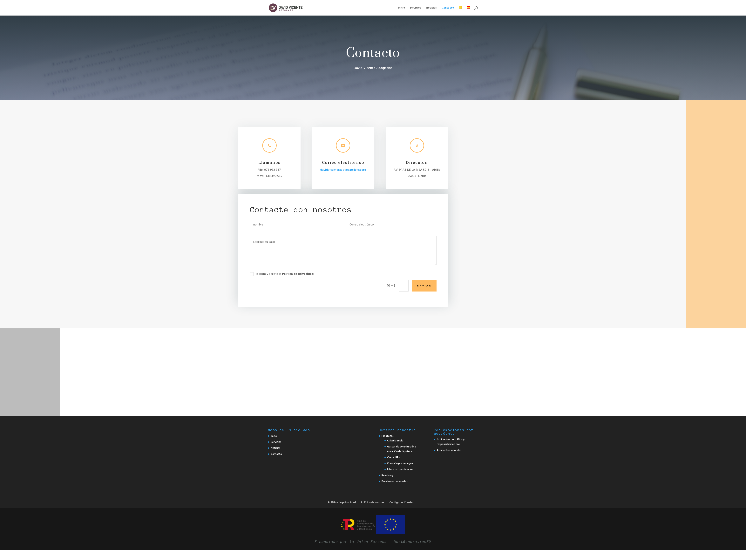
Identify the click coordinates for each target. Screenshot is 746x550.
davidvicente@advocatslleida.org (343, 169)
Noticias (431, 8)
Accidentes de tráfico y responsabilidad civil (451, 441)
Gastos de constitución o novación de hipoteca (402, 448)
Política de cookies (372, 502)
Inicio (401, 8)
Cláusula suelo (395, 440)
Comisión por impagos (400, 463)
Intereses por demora (400, 469)
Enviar (424, 285)
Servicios (415, 8)
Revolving (387, 475)
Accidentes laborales (449, 450)
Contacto (448, 8)
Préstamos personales (395, 481)
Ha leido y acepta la (284, 273)
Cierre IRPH (393, 457)
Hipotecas (388, 436)
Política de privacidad (298, 273)
